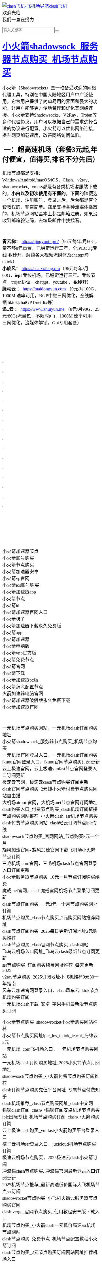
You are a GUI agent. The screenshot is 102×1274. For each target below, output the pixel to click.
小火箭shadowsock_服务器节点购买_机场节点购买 (50, 59)
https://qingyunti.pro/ (40, 241)
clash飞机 (58, 6)
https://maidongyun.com (44, 288)
